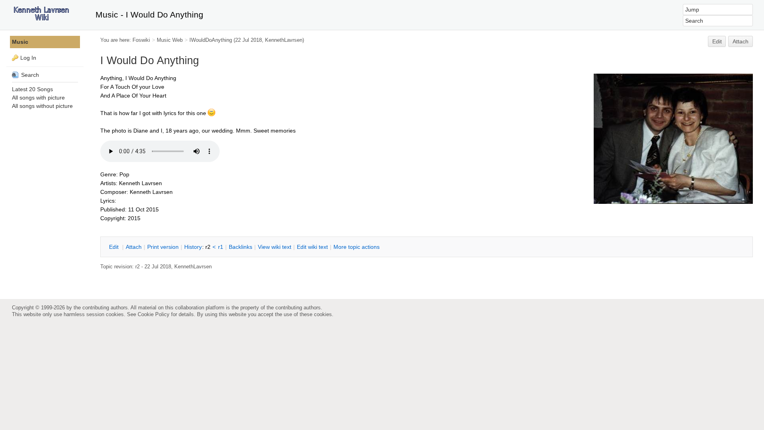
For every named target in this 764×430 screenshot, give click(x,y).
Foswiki (141, 40)
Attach (740, 41)
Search (29, 75)
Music (20, 42)
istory (193, 247)
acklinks (240, 247)
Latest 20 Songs (32, 89)
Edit (717, 41)
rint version (163, 247)
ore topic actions (356, 247)
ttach (134, 247)
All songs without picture (42, 106)
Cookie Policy (154, 314)
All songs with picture (38, 97)
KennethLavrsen (283, 40)
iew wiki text (274, 247)
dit (114, 247)
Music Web (170, 40)
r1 (220, 247)
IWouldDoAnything (210, 40)
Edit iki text (312, 247)
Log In (28, 58)
